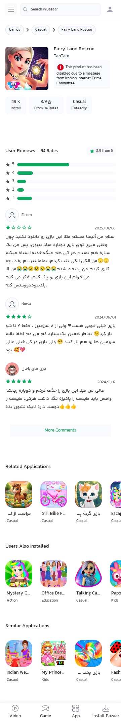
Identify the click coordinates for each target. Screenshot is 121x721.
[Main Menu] (11, 9)
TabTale (61, 56)
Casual (40, 30)
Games (14, 30)
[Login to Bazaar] (110, 9)
